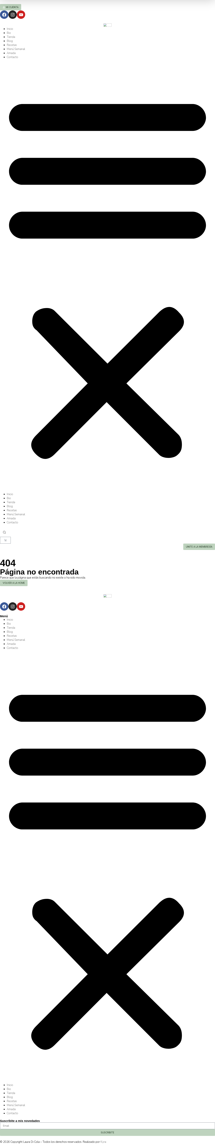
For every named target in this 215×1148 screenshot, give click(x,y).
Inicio (10, 29)
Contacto (12, 57)
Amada (11, 53)
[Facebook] (4, 14)
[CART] (5, 540)
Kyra (103, 1142)
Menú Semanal (16, 49)
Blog (10, 41)
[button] (107, 275)
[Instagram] (12, 14)
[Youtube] (21, 14)
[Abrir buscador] (4, 533)
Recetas (12, 45)
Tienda (11, 37)
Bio (9, 33)
